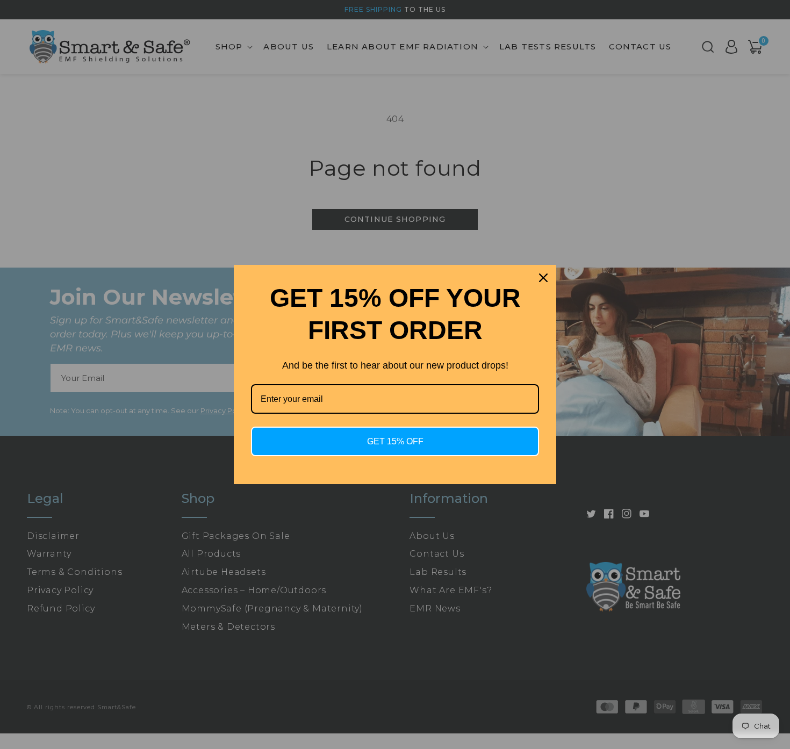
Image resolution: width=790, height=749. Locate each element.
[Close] (543, 278)
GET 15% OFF (395, 441)
